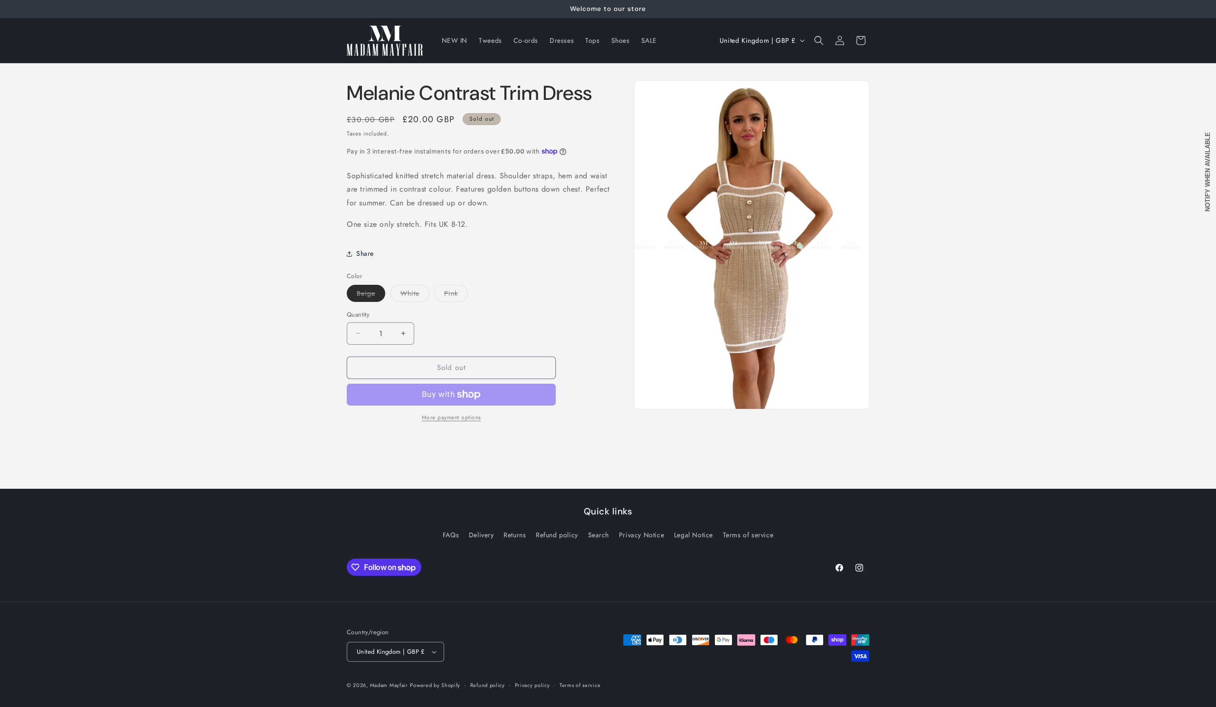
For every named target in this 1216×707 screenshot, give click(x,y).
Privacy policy (532, 685)
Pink (456, 295)
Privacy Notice (641, 535)
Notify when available (1207, 172)
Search (598, 535)
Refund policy (557, 535)
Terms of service (748, 535)
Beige (371, 295)
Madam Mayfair (389, 685)
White (414, 295)
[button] (818, 40)
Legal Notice (693, 535)
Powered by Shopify (435, 685)
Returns (515, 535)
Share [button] (365, 253)
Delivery (481, 535)
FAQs (451, 535)
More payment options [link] (451, 417)
